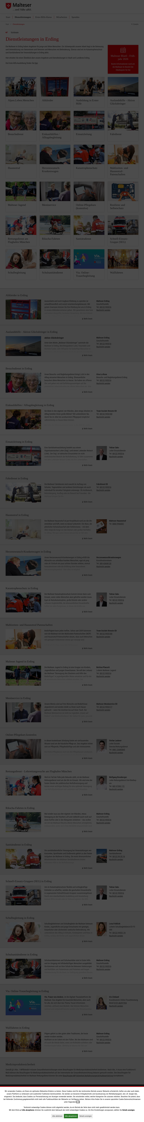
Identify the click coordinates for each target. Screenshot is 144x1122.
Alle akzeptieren (71, 1116)
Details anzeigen (86, 1116)
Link (78, 1102)
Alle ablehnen (57, 1116)
